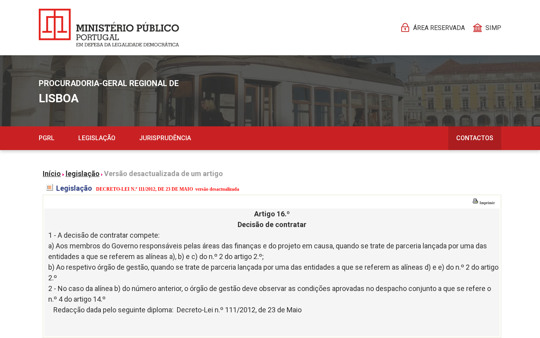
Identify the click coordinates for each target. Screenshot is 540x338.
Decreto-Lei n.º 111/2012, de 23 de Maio (239, 310)
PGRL (47, 138)
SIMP (493, 28)
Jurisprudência (165, 138)
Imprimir (487, 203)
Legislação (96, 138)
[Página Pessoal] (109, 28)
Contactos (474, 138)
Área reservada (439, 28)
